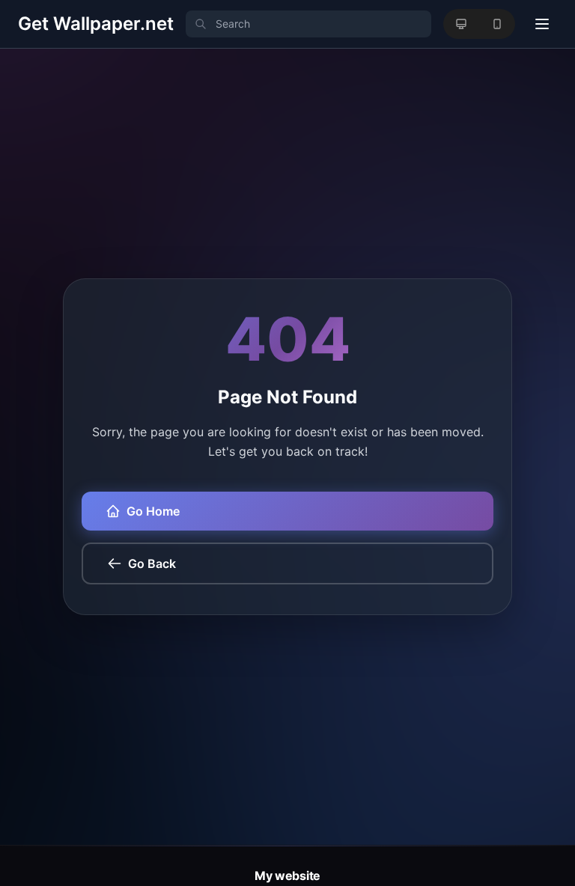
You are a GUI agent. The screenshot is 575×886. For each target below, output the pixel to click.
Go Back (152, 563)
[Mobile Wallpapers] (497, 24)
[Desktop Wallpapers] (461, 24)
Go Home (153, 511)
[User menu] (542, 24)
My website (287, 875)
